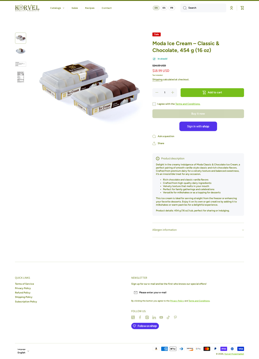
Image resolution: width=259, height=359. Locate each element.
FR (171, 8)
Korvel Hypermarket (234, 354)
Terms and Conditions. (187, 103)
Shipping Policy (23, 297)
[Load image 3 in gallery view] (20, 64)
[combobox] (203, 8)
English (21, 352)
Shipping (157, 79)
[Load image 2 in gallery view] (20, 51)
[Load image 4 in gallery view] (20, 77)
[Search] (183, 8)
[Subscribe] (239, 292)
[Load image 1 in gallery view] (20, 38)
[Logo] (27, 7)
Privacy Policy (23, 288)
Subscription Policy (26, 301)
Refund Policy (22, 292)
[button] (158, 143)
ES (164, 8)
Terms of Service (24, 283)
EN (156, 8)
